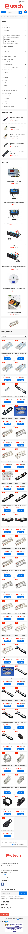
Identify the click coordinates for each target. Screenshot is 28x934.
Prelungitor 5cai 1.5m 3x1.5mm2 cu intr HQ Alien (21, 505)
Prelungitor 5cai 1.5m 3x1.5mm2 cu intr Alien (21, 592)
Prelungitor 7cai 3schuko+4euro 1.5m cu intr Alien (7, 483)
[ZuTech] (14, 6)
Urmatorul (22, 844)
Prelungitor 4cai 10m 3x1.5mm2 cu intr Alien (7, 461)
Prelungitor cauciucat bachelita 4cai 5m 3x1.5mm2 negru (21, 809)
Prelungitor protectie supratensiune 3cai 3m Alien (7, 722)
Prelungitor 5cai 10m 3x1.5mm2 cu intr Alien (21, 440)
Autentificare (23, 1)
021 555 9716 (7, 874)
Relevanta (4, 336)
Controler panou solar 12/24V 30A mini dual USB (14, 202)
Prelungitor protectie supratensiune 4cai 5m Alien (7, 743)
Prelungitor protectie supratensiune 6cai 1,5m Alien (7, 700)
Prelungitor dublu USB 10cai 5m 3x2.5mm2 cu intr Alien (7, 375)
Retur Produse (4, 914)
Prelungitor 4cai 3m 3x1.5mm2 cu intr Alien (21, 613)
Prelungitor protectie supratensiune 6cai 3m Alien (21, 678)
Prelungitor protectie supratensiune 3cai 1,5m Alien (21, 722)
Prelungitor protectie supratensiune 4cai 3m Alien (21, 657)
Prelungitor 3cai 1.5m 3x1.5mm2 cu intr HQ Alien (21, 526)
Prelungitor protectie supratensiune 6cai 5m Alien (21, 396)
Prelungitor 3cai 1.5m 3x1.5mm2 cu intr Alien (7, 657)
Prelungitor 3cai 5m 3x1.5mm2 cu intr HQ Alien (7, 526)
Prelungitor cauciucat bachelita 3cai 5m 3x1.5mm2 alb (21, 787)
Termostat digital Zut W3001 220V (14, 181)
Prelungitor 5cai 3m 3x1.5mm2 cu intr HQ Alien (7, 505)
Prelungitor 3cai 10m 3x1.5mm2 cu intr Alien (21, 461)
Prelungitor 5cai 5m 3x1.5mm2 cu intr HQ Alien (21, 483)
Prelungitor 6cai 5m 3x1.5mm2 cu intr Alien (7, 548)
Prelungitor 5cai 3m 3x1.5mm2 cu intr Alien (7, 592)
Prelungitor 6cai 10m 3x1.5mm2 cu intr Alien (7, 440)
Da (24, 893)
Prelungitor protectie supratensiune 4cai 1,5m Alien (21, 700)
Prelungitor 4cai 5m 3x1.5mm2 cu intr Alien (7, 613)
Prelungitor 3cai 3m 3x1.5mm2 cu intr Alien (21, 635)
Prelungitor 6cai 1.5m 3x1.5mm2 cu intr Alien (7, 570)
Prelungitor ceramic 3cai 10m (21, 418)
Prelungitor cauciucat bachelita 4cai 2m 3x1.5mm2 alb (7, 787)
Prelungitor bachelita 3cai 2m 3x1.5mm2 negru (21, 743)
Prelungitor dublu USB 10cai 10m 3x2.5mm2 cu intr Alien (21, 375)
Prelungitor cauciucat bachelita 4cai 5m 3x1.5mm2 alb (21, 765)
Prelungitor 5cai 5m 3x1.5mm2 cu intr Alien (21, 570)
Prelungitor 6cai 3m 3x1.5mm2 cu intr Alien (21, 548)
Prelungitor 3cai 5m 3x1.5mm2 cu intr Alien (7, 635)
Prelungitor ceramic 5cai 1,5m (7, 396)
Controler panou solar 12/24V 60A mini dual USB (14, 223)
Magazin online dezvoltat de (14, 919)
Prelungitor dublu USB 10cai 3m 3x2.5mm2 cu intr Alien (21, 353)
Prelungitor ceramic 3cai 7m (7, 678)
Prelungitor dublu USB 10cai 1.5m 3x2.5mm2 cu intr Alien (7, 353)
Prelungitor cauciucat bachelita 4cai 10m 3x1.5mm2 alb (7, 765)
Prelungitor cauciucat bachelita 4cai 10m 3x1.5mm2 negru (7, 809)
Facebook (2, 884)
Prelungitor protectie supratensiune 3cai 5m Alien (7, 418)
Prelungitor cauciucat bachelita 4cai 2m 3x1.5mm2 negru (7, 830)
